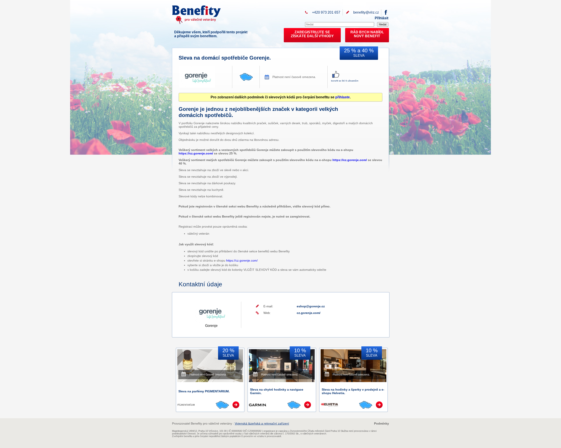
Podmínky (381, 423)
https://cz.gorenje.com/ (196, 153)
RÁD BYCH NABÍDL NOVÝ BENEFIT (367, 34)
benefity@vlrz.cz (366, 12)
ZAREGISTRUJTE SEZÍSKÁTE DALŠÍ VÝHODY (312, 34)
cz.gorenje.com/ (308, 313)
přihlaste (342, 97)
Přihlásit (381, 18)
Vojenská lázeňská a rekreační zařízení (262, 423)
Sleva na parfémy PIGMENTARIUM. (204, 391)
